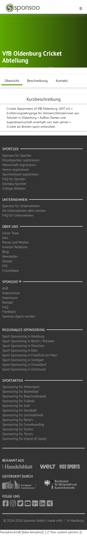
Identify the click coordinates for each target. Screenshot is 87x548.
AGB (5, 288)
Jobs (5, 238)
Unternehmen (14, 199)
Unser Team (10, 233)
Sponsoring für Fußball (18, 401)
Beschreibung (37, 80)
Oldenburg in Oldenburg (25, 69)
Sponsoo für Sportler (16, 155)
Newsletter (10, 256)
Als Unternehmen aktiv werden (24, 210)
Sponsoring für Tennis (17, 434)
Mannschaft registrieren (19, 165)
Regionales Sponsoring (23, 329)
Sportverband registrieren (20, 174)
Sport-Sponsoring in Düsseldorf (24, 364)
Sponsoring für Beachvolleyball (24, 396)
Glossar (7, 261)
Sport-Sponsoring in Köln (19, 350)
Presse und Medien (15, 242)
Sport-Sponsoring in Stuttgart (23, 360)
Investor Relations (14, 247)
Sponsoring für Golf (16, 405)
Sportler (10, 149)
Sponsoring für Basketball (20, 391)
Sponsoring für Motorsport (20, 387)
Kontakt (62, 80)
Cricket (58, 69)
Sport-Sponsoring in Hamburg (23, 336)
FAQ (5, 307)
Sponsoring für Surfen (17, 429)
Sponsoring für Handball (19, 410)
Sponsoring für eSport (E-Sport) (24, 438)
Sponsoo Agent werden (18, 316)
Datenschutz (11, 293)
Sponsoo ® (11, 281)
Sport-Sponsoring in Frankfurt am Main (29, 355)
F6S (5, 266)
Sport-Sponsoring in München (23, 346)
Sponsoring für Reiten (17, 420)
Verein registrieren (15, 169)
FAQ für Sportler (13, 179)
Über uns (10, 226)
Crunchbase (10, 270)
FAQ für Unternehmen (18, 215)
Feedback (9, 311)
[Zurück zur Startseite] (41, 8)
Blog (5, 252)
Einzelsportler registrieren (20, 160)
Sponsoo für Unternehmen (21, 206)
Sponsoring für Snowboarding (23, 424)
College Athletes (14, 188)
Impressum (10, 298)
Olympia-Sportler (14, 184)
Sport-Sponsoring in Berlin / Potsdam (28, 341)
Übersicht (12, 80)
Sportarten (12, 380)
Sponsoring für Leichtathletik (22, 415)
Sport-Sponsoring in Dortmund (24, 369)
